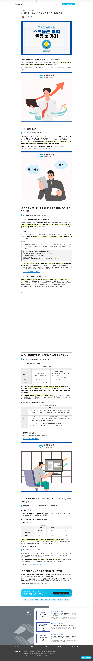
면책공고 (45, 646)
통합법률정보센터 (33, 1)
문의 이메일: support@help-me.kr (49, 651)
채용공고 (38, 1)
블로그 (28, 1)
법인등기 (16, 1)
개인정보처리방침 (75, 646)
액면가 (42, 599)
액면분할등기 (47, 599)
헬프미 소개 (58, 4)
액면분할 (36, 599)
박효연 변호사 (30, 16)
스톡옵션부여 (66, 599)
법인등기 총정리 (30, 10)
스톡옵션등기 (26, 599)
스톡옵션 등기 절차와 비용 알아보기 (31, 272)
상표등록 (20, 1)
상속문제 (24, 1)
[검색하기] (77, 4)
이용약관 (59, 646)
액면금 (32, 599)
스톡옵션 (53, 599)
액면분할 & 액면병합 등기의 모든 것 (38, 564)
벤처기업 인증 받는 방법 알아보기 (31, 439)
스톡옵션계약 (60, 599)
